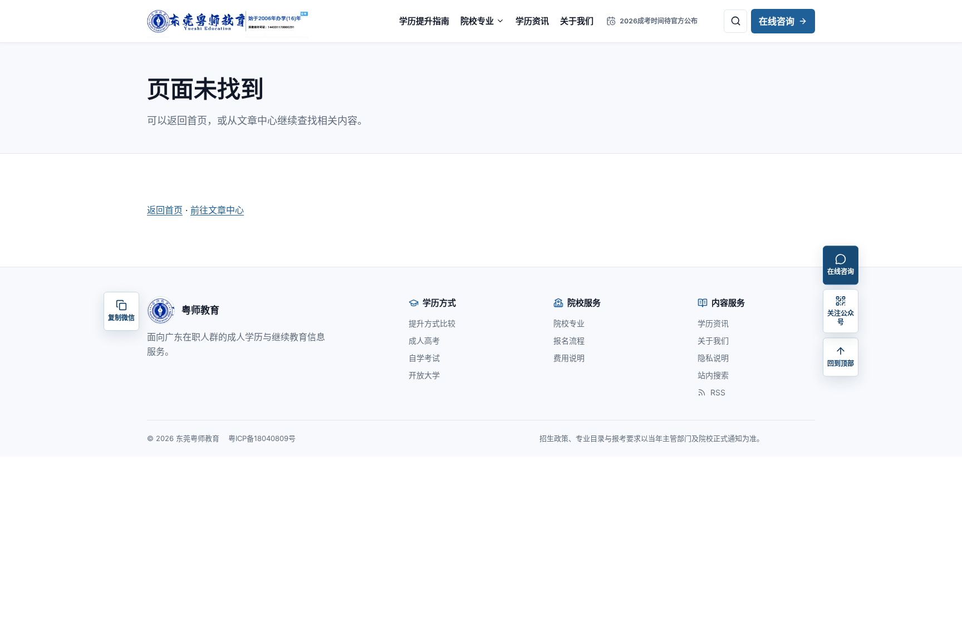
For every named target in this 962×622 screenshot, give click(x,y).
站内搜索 (713, 375)
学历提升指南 (424, 21)
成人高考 (424, 340)
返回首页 (165, 210)
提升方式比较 (432, 323)
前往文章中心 (217, 210)
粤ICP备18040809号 (262, 438)
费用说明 (569, 358)
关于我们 (576, 21)
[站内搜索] (735, 21)
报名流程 (569, 340)
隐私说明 (713, 358)
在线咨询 (776, 21)
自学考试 (424, 358)
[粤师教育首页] (227, 21)
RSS (717, 392)
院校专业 (477, 21)
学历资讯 (532, 21)
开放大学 (424, 375)
